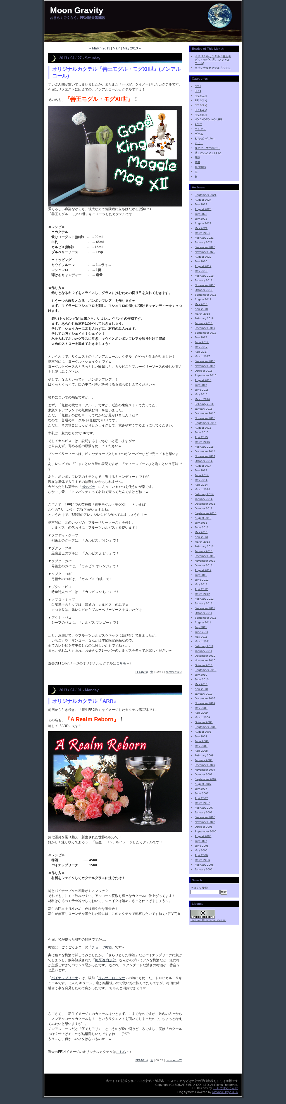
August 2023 (203, 209)
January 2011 (203, 650)
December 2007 (205, 764)
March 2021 (202, 232)
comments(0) (174, 671)
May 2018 (201, 304)
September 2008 (205, 726)
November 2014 (205, 456)
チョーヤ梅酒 (102, 947)
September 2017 (205, 332)
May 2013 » (132, 48)
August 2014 (203, 465)
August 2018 (203, 299)
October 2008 (204, 722)
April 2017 (201, 351)
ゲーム (199, 133)
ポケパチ (88, 487)
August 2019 (203, 266)
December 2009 (205, 698)
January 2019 (204, 280)
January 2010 (204, 693)
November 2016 (205, 365)
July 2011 (201, 627)
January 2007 (204, 812)
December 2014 (205, 451)
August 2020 (203, 256)
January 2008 (204, 760)
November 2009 (205, 703)
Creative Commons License (208, 920)
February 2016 (204, 403)
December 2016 (205, 361)
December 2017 (205, 327)
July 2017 (201, 337)
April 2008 (201, 750)
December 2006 (205, 817)
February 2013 (204, 546)
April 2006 (201, 855)
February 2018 (204, 318)
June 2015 (202, 432)
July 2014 (201, 470)
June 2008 (202, 741)
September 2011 (205, 617)
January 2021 (204, 242)
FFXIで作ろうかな (225, 1088)
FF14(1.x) (201, 95)
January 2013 (204, 551)
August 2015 (203, 427)
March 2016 (202, 399)
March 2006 (202, 859)
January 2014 (204, 498)
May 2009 (201, 707)
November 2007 (205, 769)
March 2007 (202, 802)
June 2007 (202, 793)
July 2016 (201, 384)
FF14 (198, 90)
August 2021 (203, 223)
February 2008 (204, 755)
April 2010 (201, 688)
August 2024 (203, 199)
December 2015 (205, 413)
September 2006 (205, 831)
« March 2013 (99, 48)
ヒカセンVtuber (204, 138)
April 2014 (201, 484)
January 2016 (204, 408)
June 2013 (202, 527)
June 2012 (202, 579)
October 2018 (204, 289)
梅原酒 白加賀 (105, 960)
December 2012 (205, 555)
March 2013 (202, 541)
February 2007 (204, 807)
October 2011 (203, 612)
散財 (197, 162)
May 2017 (201, 346)
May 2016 (201, 394)
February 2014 (204, 494)
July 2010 (201, 674)
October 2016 (204, 370)
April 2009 (201, 712)
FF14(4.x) (201, 109)
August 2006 (203, 836)
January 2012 (204, 603)
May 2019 (201, 270)
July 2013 (201, 522)
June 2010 (202, 679)
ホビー (199, 143)
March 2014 (202, 489)
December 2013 (205, 503)
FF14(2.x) (141, 671)
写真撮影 (200, 166)
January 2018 (204, 323)
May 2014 (201, 479)
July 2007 (201, 788)
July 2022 (201, 218)
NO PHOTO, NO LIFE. (209, 119)
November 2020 (205, 251)
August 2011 (203, 622)
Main (116, 48)
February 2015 (204, 446)
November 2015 (205, 418)
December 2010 (205, 655)
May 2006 (201, 850)
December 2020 (205, 247)
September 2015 (205, 422)
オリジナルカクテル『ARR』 (85, 701)
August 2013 (203, 517)
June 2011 (201, 631)
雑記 (197, 157)
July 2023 (201, 213)
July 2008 (201, 736)
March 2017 (202, 356)
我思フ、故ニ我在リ (207, 147)
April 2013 (201, 536)
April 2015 (201, 437)
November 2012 (205, 560)
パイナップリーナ (64, 978)
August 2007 (203, 783)
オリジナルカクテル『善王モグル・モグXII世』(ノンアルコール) (213, 60)
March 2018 (202, 313)
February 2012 (204, 598)
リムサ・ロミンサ (111, 978)
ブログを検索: (199, 887)
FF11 (198, 86)
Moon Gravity (76, 10)
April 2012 (201, 589)
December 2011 (205, 608)
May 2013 (201, 532)
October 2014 (204, 460)
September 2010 (205, 669)
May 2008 (201, 745)
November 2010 (205, 660)
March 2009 (202, 717)
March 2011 (202, 641)
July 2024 (201, 204)
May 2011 (201, 636)
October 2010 (204, 665)
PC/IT (198, 124)
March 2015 (202, 441)
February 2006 (204, 864)
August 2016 (203, 380)
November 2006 (205, 821)
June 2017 (202, 342)
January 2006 (204, 869)
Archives (198, 187)
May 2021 (201, 228)
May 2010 (201, 684)
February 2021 (204, 237)
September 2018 (205, 294)
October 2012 (204, 565)
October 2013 (204, 508)
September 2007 (205, 779)
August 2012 (203, 570)
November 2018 (205, 285)
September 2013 (205, 513)
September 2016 (205, 375)
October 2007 (204, 774)
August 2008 (203, 731)
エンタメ (200, 128)
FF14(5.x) (201, 114)
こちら (121, 663)
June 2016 (202, 389)
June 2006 (202, 845)
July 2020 (201, 261)
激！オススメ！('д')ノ (208, 152)
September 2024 (205, 194)
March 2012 (202, 593)
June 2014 (202, 475)
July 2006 (201, 840)
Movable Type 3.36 (225, 1092)
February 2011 (204, 646)
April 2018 (201, 308)
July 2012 (201, 574)
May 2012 (201, 584)
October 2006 (204, 826)
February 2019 (204, 275)
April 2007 (201, 798)
